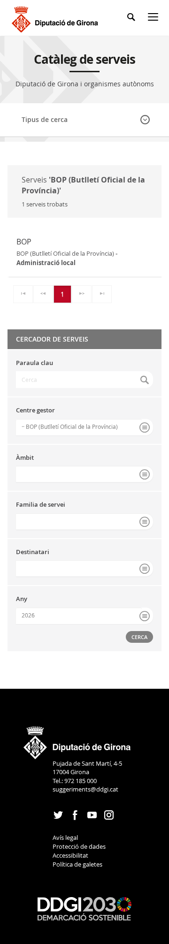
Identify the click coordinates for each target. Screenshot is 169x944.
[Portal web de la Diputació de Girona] (77, 739)
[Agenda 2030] (84, 908)
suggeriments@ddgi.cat (85, 789)
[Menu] (155, 18)
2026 (28, 615)
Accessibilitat (70, 855)
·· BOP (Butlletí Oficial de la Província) (70, 426)
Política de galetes (77, 864)
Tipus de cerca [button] (45, 119)
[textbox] (84, 379)
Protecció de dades (79, 846)
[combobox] (84, 427)
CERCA (139, 636)
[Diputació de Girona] (56, 18)
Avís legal (65, 837)
